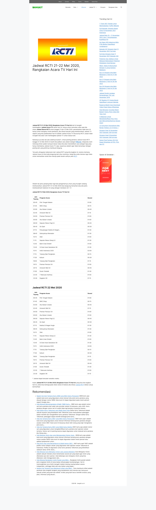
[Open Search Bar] (121, 7)
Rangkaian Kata (113, 7)
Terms (79, 1)
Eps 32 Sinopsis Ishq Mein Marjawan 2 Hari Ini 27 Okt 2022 (108, 75)
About (60, 1)
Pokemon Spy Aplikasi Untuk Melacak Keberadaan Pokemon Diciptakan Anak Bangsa (109, 61)
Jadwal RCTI (80, 385)
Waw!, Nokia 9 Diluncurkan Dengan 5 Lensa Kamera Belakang (108, 68)
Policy (73, 1)
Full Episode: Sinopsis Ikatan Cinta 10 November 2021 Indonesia (108, 30)
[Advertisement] (63, 26)
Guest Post (95, 1)
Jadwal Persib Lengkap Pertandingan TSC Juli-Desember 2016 (107, 95)
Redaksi (87, 1)
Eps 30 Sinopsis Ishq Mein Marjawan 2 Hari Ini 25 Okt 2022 (108, 88)
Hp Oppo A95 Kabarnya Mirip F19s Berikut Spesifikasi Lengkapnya (109, 44)
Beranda (68, 7)
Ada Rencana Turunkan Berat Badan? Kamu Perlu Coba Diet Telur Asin (109, 112)
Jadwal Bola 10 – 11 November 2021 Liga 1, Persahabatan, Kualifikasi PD (109, 37)
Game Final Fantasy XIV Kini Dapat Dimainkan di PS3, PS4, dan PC (109, 142)
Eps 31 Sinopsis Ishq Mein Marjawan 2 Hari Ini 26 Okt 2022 (108, 81)
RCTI (75, 156)
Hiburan (83, 7)
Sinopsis (102, 7)
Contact (67, 1)
